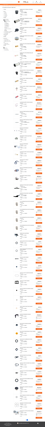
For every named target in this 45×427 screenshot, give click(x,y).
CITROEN (5, 16)
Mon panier (40, 2)
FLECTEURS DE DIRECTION (6, 27)
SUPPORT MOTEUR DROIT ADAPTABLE (26, 193)
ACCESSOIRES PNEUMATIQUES (6, 34)
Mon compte (36, 2)
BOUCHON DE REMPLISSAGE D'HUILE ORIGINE (27, 331)
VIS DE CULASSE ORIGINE (24, 257)
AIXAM (5, 12)
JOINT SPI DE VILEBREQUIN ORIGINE (26, 339)
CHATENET (5, 15)
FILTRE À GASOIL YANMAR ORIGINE (26, 94)
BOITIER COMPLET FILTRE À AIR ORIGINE (27, 70)
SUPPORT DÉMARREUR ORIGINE (25, 314)
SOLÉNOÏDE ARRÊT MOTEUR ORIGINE (26, 102)
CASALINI (5, 14)
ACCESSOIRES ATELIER (7, 32)
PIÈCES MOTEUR (6, 20)
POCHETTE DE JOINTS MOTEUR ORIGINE (27, 410)
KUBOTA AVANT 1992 (7, 40)
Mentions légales (8, 425)
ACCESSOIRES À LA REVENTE (8, 31)
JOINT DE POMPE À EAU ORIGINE (25, 355)
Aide (33, 2)
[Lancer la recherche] (19, 2)
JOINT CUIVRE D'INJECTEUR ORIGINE (26, 306)
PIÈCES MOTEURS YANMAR (7, 21)
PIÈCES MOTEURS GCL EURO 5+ (7, 29)
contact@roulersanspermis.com (24, 423)
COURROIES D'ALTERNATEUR (6, 23)
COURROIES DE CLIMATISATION (6, 25)
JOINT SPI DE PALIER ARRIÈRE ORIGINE (26, 378)
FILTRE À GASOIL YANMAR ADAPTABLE (26, 78)
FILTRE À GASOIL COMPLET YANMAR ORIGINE (27, 86)
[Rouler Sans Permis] (25, 2)
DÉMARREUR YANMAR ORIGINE (25, 175)
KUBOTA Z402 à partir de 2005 (7, 42)
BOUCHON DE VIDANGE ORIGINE (25, 323)
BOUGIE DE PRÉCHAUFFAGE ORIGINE (26, 119)
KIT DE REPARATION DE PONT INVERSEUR (27, 201)
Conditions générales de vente (8, 424)
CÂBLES (5, 35)
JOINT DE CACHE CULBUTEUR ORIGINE (26, 272)
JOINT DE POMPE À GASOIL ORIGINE (26, 347)
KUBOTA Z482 (6, 43)
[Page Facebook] (37, 423)
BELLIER (5, 13)
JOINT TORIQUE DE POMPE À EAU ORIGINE (27, 395)
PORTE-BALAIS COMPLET (24, 159)
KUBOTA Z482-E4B (6, 44)
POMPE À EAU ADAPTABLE (24, 233)
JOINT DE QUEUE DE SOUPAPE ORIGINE (26, 288)
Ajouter (39, 25)
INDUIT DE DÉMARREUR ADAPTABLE (26, 167)
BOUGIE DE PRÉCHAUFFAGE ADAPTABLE (26, 111)
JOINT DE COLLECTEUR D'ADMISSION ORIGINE (28, 370)
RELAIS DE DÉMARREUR (24, 143)
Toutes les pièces (5, 4)
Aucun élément (6, 39)
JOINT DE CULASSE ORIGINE (24, 280)
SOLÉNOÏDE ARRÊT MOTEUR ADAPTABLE (27, 151)
